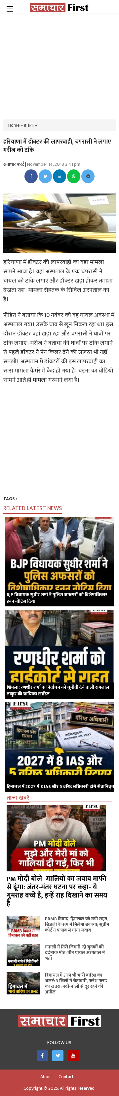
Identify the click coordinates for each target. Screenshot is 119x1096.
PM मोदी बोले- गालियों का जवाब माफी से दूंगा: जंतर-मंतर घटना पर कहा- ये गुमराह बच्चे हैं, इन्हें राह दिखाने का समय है (57, 891)
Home (14, 125)
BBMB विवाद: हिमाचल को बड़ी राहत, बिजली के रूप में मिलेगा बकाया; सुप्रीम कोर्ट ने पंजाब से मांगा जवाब (77, 924)
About (46, 1077)
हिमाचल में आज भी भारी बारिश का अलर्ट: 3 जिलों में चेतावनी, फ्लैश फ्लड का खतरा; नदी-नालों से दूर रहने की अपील (76, 983)
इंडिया (29, 125)
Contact (66, 1077)
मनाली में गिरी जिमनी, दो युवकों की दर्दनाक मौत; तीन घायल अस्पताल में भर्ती (75, 952)
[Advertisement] (59, 63)
